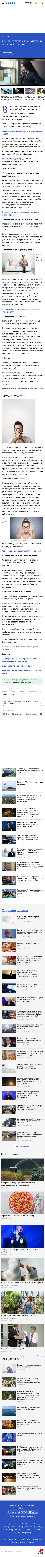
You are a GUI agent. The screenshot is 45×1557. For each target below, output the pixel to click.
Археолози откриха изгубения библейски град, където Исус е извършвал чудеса (30, 1053)
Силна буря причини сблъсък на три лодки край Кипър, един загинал (29, 1027)
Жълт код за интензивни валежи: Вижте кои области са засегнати (30, 771)
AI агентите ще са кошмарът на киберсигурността (29, 985)
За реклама (13, 1540)
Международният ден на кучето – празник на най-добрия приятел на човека (28, 1380)
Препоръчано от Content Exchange (32, 1356)
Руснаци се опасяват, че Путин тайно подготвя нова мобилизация (30, 1000)
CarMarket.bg (30, 1527)
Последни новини (15, 910)
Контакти (31, 1542)
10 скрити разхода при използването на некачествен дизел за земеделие (18, 1183)
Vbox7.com (16, 1524)
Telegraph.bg (26, 1533)
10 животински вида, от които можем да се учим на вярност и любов (22, 1283)
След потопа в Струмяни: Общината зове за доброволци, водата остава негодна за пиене (30, 1135)
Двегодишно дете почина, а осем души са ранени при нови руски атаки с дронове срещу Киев (29, 1081)
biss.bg (19, 828)
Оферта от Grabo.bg (23, 948)
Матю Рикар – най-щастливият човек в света (21, 551)
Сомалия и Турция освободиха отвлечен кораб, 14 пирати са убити (30, 892)
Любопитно (6, 37)
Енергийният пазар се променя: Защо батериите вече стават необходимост (28, 824)
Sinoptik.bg (19, 1530)
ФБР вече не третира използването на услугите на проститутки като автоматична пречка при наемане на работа (29, 812)
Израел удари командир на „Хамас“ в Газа (28, 918)
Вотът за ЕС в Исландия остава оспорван (30, 783)
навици (23, 692)
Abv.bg (7, 1524)
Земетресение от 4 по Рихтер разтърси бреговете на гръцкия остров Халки (29, 1066)
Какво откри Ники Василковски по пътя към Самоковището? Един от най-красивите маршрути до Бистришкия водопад (29, 1395)
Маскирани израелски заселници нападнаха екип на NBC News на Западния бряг (30, 1475)
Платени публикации (18, 1542)
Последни (29, 3)
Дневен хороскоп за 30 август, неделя (29, 1435)
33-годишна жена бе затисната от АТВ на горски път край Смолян (30, 1121)
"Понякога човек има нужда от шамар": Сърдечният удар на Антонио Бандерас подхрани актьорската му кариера (30, 1014)
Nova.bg (6, 1527)
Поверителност (38, 1540)
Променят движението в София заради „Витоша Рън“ (29, 1488)
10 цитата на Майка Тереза (12, 1348)
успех (4, 692)
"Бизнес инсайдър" (10, 158)
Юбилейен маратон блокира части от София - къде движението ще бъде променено (29, 798)
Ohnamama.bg (8, 1530)
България (19, 1100)
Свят (18, 921)
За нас (4, 1540)
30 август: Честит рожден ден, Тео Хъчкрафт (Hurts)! (20, 1250)
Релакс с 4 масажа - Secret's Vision (28, 944)
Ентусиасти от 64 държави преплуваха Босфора (28, 1408)
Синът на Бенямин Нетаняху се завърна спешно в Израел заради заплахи (29, 932)
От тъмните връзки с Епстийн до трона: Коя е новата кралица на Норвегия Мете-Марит (30, 852)
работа (14, 694)
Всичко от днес (22, 1147)
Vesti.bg (10, 3)
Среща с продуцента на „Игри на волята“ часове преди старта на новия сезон (29, 1108)
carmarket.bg (20, 842)
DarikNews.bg (35, 1524)
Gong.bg (25, 1524)
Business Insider (27, 689)
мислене (33, 692)
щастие (13, 692)
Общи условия (25, 1540)
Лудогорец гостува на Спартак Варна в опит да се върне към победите (30, 1462)
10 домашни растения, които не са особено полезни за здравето (19, 1316)
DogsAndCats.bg (17, 1527)
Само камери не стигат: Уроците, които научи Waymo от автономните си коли (29, 837)
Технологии (20, 989)
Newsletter (18, 714)
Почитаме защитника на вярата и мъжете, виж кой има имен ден (28, 1422)
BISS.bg (39, 1527)
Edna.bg (17, 1533)
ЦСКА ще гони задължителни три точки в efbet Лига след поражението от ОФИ (29, 1449)
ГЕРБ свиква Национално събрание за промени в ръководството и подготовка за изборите (29, 1095)
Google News (32, 714)
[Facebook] (22, 1545)
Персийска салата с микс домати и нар (17, 1215)
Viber (7, 714)
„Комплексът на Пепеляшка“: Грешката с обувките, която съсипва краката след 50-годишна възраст (29, 959)
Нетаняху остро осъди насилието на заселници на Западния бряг (29, 1040)
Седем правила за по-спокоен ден (17, 666)
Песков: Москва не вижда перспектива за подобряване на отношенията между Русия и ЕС (30, 866)
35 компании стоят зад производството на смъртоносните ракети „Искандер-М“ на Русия (27, 973)
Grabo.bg (29, 1530)
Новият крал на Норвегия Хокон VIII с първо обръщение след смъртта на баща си (30, 879)
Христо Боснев (6, 52)
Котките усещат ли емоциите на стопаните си (29, 1366)
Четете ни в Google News (24, 1516)
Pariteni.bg (38, 1530)
